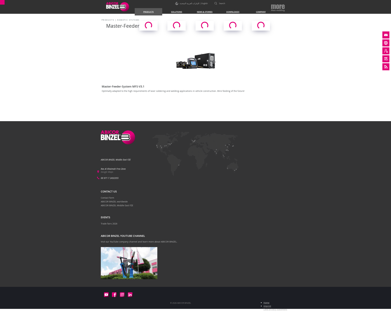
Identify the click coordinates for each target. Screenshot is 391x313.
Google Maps (107, 171)
